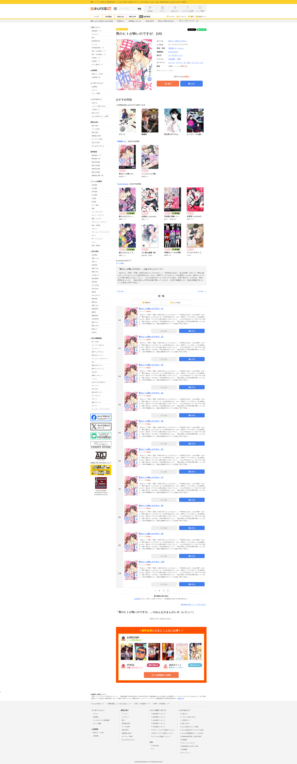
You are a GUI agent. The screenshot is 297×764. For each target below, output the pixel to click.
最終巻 (147, 302)
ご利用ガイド (96, 109)
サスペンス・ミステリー (99, 222)
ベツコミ (94, 379)
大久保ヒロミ (96, 275)
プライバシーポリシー (188, 743)
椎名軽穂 (94, 299)
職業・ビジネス (96, 218)
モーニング (95, 385)
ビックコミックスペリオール (101, 409)
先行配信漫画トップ (98, 48)
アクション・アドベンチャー (101, 232)
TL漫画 (94, 198)
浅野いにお (95, 258)
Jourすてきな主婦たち (99, 382)
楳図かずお (95, 272)
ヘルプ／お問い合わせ (99, 106)
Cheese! (94, 372)
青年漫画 (94, 191)
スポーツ (94, 229)
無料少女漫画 (96, 165)
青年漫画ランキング (159, 723)
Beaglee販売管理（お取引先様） (192, 736)
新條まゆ (94, 302)
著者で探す (95, 132)
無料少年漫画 (96, 172)
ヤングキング (96, 395)
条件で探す (95, 126)
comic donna (123, 184)
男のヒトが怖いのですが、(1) (151, 309)
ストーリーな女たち (98, 345)
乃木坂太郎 (95, 319)
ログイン (94, 90)
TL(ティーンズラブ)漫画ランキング (164, 730)
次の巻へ (201, 291)
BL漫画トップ (96, 61)
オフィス (171, 63)
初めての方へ (96, 113)
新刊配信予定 (96, 41)
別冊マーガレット (97, 375)
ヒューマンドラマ (97, 212)
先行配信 (108, 17)
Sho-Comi (95, 389)
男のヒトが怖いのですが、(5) (151, 421)
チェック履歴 (96, 93)
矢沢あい (94, 332)
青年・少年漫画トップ (99, 54)
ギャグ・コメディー (98, 215)
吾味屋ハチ (176, 48)
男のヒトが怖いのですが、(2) (151, 337)
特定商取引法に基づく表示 (190, 746)
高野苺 (94, 312)
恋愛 (93, 208)
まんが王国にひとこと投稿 (100, 116)
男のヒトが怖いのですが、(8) (151, 506)
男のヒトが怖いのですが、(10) (151, 562)
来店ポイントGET (97, 74)
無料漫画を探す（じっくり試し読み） (194, 604)
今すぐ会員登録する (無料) (161, 675)
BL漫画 (94, 202)
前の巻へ (121, 291)
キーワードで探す (97, 139)
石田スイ (94, 261)
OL (185, 63)
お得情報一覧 (96, 77)
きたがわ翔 (95, 285)
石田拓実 (94, 265)
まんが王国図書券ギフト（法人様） (193, 733)
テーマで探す (96, 129)
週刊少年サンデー (97, 392)
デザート (94, 399)
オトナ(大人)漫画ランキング (161, 736)
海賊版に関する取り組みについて (100, 462)
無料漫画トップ (96, 31)
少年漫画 (94, 195)
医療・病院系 (96, 245)
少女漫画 (94, 188)
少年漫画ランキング (159, 727)
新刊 (192, 16)
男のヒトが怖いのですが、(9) (151, 534)
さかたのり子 (96, 295)
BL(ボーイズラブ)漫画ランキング (163, 733)
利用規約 (184, 740)
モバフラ (94, 406)
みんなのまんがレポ (98, 146)
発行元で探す (96, 142)
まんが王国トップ (98, 704)
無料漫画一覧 (96, 159)
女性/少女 (120, 17)
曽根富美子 (95, 309)
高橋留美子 (95, 315)
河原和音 (94, 282)
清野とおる (95, 305)
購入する (191, 84)
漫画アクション (96, 402)
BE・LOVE (95, 342)
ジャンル (172, 16)
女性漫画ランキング (159, 717)
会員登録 (94, 87)
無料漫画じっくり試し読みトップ (119, 704)
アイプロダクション (175, 55)
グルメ (94, 242)
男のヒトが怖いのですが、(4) (151, 393)
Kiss (93, 362)
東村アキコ (95, 322)
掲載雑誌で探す (96, 136)
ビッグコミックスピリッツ (100, 358)
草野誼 (94, 292)
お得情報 (95, 736)
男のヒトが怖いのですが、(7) (151, 477)
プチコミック (96, 348)
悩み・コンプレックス (195, 63)
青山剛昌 (94, 255)
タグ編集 (120, 263)
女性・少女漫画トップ (99, 51)
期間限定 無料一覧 (97, 175)
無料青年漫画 (96, 169)
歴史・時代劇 (96, 225)
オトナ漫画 (95, 205)
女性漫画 (94, 185)
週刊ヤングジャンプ (98, 369)
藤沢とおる (95, 325)
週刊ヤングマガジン (98, 352)
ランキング (182, 16)
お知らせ (94, 103)
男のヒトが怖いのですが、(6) (151, 449)
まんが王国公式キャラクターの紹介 (193, 730)
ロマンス (179, 63)
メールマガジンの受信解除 (101, 720)
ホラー (94, 235)
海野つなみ (95, 268)
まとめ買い (177, 302)
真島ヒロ (94, 329)
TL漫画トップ (96, 58)
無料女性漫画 (96, 162)
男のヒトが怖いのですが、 (178, 41)
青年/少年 (132, 17)
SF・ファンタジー (97, 239)
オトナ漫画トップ (97, 64)
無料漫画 (147, 17)
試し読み (168, 84)
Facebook (156, 745)
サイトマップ (186, 753)
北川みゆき (95, 288)
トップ (96, 17)
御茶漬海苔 (95, 278)
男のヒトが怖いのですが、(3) (151, 365)
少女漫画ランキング (159, 720)
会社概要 (184, 749)
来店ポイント (202, 16)
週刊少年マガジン (97, 365)
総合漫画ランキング (159, 714)
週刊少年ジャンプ (97, 355)
